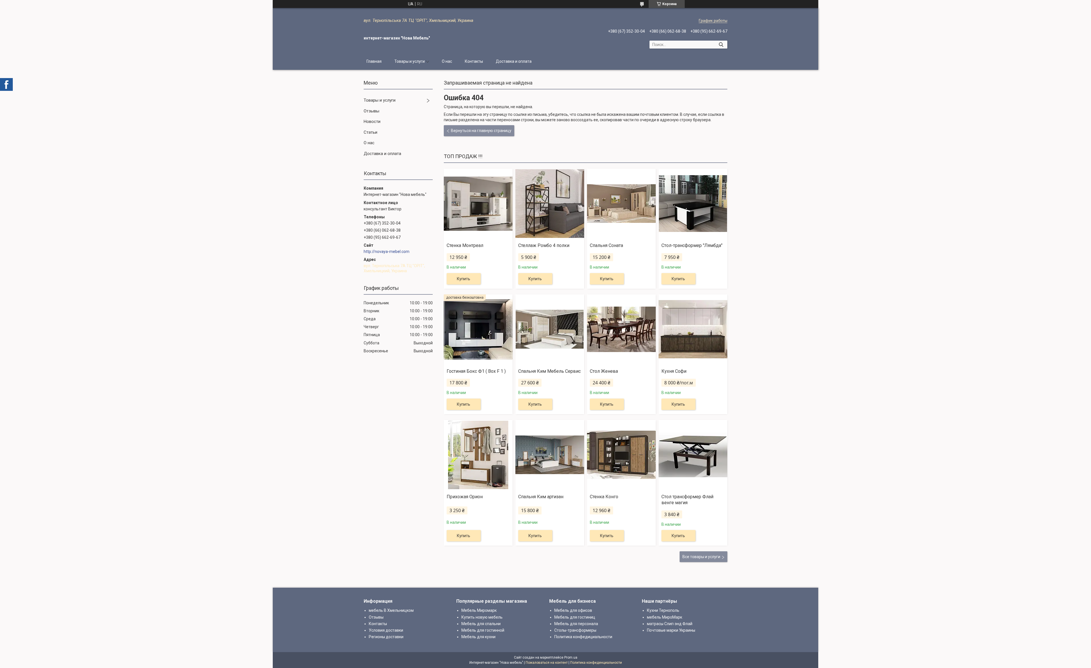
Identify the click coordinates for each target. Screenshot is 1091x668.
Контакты (474, 61)
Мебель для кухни (478, 637)
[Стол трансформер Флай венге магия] (693, 455)
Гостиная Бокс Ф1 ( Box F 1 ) (476, 371)
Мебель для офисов (573, 610)
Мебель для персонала (576, 623)
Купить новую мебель (482, 617)
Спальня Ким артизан (540, 496)
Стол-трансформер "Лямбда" (692, 245)
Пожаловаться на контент (547, 663)
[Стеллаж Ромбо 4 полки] (549, 203)
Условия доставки (386, 630)
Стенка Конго (604, 496)
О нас (447, 61)
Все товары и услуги (701, 556)
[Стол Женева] (621, 329)
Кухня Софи (673, 371)
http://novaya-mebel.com (386, 251)
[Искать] (721, 45)
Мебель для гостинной (482, 630)
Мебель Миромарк (479, 610)
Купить (463, 279)
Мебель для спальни (481, 623)
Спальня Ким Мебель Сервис (549, 371)
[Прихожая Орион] (478, 455)
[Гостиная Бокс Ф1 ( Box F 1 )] (478, 329)
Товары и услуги (409, 61)
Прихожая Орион (465, 496)
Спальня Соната (606, 245)
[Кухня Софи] (693, 329)
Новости (372, 121)
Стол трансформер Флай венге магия (687, 499)
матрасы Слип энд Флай (669, 623)
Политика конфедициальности (583, 637)
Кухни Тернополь (663, 610)
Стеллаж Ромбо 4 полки (543, 245)
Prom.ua (570, 657)
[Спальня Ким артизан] (549, 455)
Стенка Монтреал (465, 245)
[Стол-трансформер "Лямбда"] (693, 203)
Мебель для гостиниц (574, 617)
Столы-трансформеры (575, 630)
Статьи (370, 132)
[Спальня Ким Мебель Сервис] (549, 329)
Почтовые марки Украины (671, 630)
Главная (374, 61)
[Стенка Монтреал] (478, 203)
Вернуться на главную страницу (481, 130)
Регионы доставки (386, 637)
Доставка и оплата (514, 61)
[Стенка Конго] (621, 455)
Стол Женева (604, 371)
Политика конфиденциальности (596, 663)
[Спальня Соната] (621, 203)
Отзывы (371, 111)
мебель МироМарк (664, 617)
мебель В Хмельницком (391, 610)
